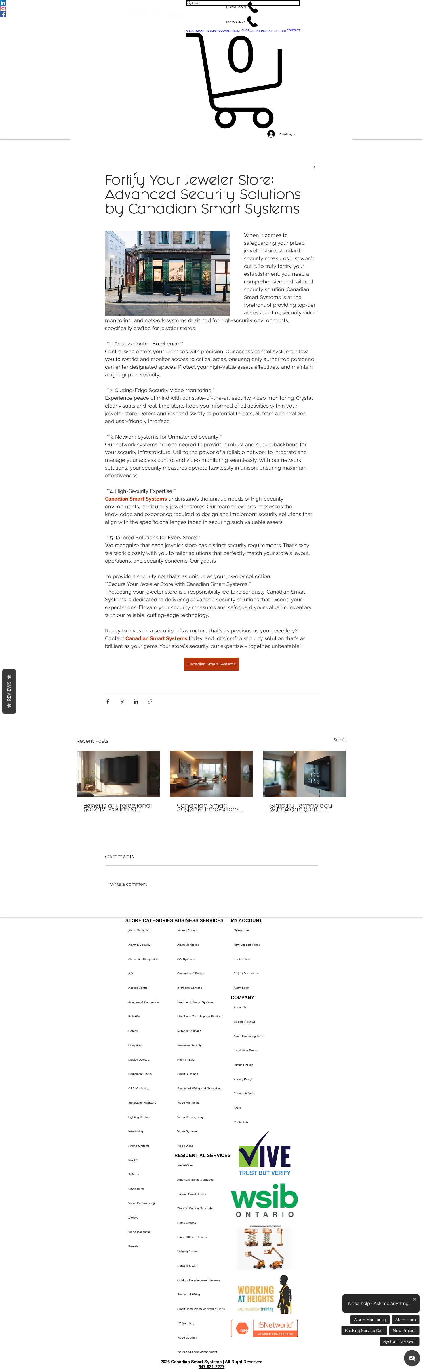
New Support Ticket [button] (247, 944)
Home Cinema (186, 1222)
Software (134, 1174)
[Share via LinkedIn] (136, 701)
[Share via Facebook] (107, 701)
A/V (130, 973)
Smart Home (136, 1188)
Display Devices (138, 1059)
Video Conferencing (141, 1203)
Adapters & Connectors (143, 1002)
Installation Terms (245, 1050)
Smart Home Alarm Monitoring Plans (201, 1308)
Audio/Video (185, 1165)
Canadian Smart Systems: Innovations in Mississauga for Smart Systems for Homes (208, 808)
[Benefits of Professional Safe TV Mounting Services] (118, 774)
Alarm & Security (139, 944)
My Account (241, 930)
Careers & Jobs (244, 1093)
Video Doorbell (187, 1337)
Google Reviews (244, 1021)
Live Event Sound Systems (195, 1002)
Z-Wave (133, 1217)
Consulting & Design (190, 973)
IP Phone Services (189, 987)
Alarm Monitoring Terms (249, 1036)
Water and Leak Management (197, 1351)
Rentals (133, 1246)
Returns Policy (243, 1064)
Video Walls (185, 1145)
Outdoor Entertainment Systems (198, 1280)
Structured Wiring (188, 1294)
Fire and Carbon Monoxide (195, 1208)
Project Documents (246, 973)
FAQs (237, 1107)
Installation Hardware (142, 1102)
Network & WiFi (187, 1265)
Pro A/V (133, 1160)
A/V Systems (185, 959)
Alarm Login (241, 987)
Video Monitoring (139, 1231)
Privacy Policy (243, 1079)
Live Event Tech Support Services (199, 1016)
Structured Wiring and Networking (199, 1088)
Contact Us (241, 1122)
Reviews (9, 691)
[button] (243, 7)
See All (340, 739)
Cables (133, 1030)
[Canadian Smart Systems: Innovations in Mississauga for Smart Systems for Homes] (211, 774)
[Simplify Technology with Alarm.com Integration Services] (304, 774)
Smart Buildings (187, 1073)
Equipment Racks (140, 1073)
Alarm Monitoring (139, 930)
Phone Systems (138, 1145)
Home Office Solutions (192, 1237)
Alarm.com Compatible (143, 959)
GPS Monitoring (138, 1088)
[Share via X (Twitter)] (122, 701)
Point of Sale (186, 1059)
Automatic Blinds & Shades (195, 1179)
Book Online (242, 959)
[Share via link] (150, 701)
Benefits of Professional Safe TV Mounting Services (117, 808)
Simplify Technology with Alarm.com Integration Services (301, 808)
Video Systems (187, 1131)
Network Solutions (189, 1030)
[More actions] (314, 166)
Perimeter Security (189, 1045)
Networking (135, 1131)
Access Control (138, 987)
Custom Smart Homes (191, 1194)
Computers (135, 1045)
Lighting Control (138, 1117)
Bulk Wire (134, 1016)
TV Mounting (185, 1323)
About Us (240, 1007)
